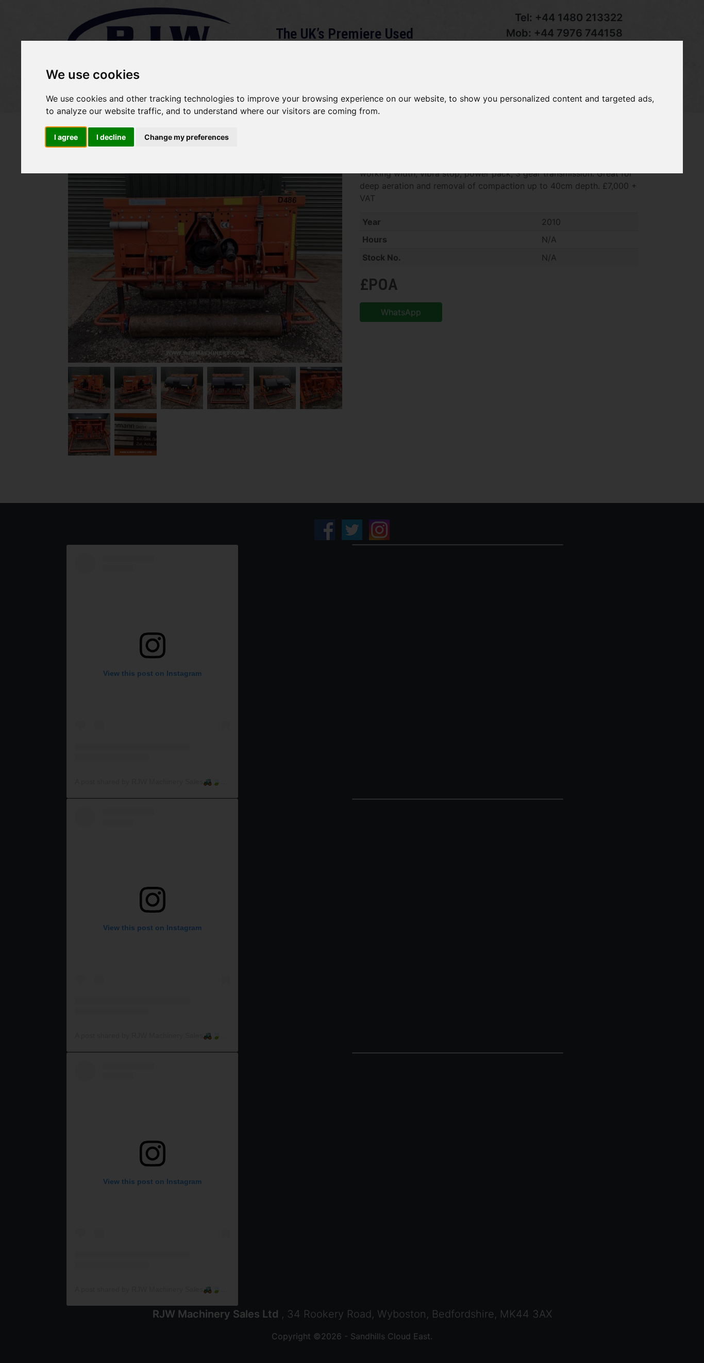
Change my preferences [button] (186, 137)
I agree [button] (66, 137)
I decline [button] (111, 137)
